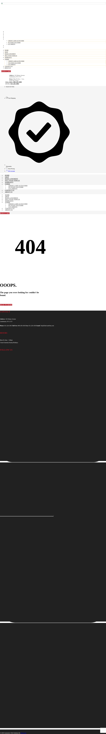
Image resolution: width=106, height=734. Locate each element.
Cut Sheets (11, 64)
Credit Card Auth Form (16, 40)
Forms (7, 39)
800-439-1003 (17, 82)
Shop (6, 52)
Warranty (8, 57)
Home (6, 50)
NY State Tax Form (14, 42)
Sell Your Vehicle (11, 55)
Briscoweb (23, 733)
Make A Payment (10, 54)
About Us (8, 47)
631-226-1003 (15, 84)
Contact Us (9, 66)
